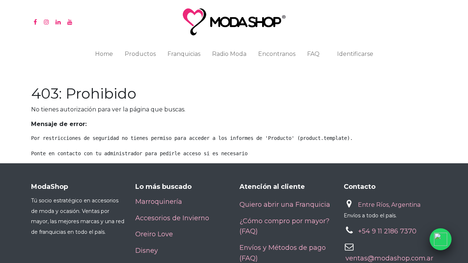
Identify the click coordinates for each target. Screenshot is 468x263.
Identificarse (355, 53)
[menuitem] (104, 55)
